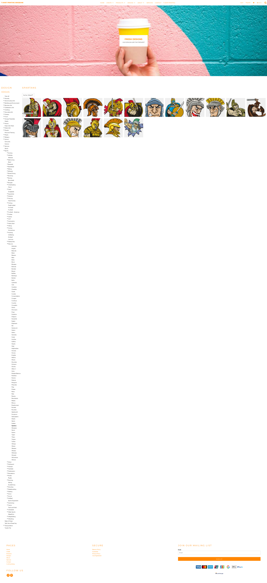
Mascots (10, 244)
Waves (13, 446)
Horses (14, 353)
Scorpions (14, 414)
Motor (9, 462)
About (8, 558)
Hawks (13, 344)
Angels (14, 248)
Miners (13, 360)
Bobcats (14, 266)
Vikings (14, 444)
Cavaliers (14, 287)
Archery (10, 153)
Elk (12, 326)
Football (10, 210)
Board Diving (11, 173)
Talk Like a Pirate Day (11, 523)
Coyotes (14, 303)
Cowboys (14, 301)
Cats (13, 285)
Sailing (10, 482)
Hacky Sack (11, 223)
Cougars (14, 298)
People (7, 130)
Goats (13, 337)
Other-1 (14, 369)
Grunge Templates (10, 119)
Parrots (14, 378)
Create (8, 551)
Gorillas (14, 339)
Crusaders (14, 305)
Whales (14, 451)
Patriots (14, 380)
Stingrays (14, 428)
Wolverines (15, 457)
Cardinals (14, 282)
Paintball (10, 469)
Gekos (13, 332)
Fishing (10, 203)
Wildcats (14, 453)
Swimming (11, 503)
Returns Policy (96, 549)
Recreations (11, 473)
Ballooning (11, 160)
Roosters (14, 410)
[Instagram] (11, 575)
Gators (13, 330)
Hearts (6, 121)
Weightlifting (12, 516)
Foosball (10, 207)
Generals (14, 335)
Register (248, 2)
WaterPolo (11, 514)
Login (241, 2)
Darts (9, 189)
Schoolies (7, 141)
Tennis (10, 505)
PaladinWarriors (16, 373)
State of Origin (9, 521)
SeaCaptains (15, 416)
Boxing (10, 178)
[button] (110, 2)
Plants (6, 135)
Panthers (14, 376)
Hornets (14, 351)
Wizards (14, 455)
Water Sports (11, 512)
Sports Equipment (13, 500)
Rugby (10, 478)
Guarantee (95, 551)
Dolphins (14, 314)
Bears (13, 253)
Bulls (13, 280)
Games (10, 217)
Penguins (14, 382)
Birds (13, 260)
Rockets (14, 407)
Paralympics (11, 471)
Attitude (10, 157)
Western (14, 448)
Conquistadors (16, 296)
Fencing (10, 198)
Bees (13, 257)
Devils (13, 307)
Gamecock (14, 328)
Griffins (14, 341)
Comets (14, 294)
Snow (9, 494)
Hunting (10, 232)
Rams (13, 391)
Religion (7, 137)
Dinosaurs (14, 310)
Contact (8, 562)
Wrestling (11, 519)
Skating (10, 491)
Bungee (10, 182)
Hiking (10, 226)
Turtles (13, 441)
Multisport (11, 464)
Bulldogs (14, 276)
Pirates (13, 389)
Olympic (10, 466)
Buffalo (14, 273)
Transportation (9, 526)
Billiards (10, 171)
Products (9, 554)
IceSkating (11, 235)
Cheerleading (12, 185)
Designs (8, 556)
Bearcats (14, 251)
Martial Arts (11, 241)
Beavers (14, 255)
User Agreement (96, 556)
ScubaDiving (11, 485)
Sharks (13, 419)
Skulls (6, 148)
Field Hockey (11, 201)
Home (8, 549)
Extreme (10, 196)
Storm (13, 430)
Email (179, 550)
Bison (13, 262)
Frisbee (10, 214)
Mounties (14, 362)
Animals (7, 98)
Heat (13, 346)
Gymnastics (11, 221)
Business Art (8, 105)
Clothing (7, 110)
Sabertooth (15, 412)
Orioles (14, 366)
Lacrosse (10, 239)
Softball (10, 498)
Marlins (14, 357)
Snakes (14, 423)
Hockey (10, 228)
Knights (14, 355)
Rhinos (14, 403)
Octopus (14, 364)
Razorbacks (15, 398)
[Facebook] (8, 575)
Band (9, 162)
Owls (13, 371)
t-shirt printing (10, 564)
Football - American (13, 212)
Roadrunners (15, 405)
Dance (10, 187)
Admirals (14, 246)
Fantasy (7, 114)
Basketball (11, 167)
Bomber (14, 269)
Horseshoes (11, 230)
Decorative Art (9, 112)
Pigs (13, 387)
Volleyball (11, 510)
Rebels (13, 401)
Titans (13, 437)
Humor (7, 123)
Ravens (14, 396)
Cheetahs (14, 289)
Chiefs (13, 291)
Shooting (10, 487)
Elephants (14, 323)
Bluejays (14, 264)
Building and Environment (12, 103)
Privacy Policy (96, 554)
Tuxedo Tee (8, 528)
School (7, 139)
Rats (13, 394)
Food (6, 116)
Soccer (10, 496)
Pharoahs (14, 385)
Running (10, 480)
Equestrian (11, 194)
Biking (10, 169)
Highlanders (15, 348)
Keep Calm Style (9, 126)
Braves (13, 271)
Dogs (13, 312)
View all (7, 96)
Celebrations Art (9, 107)
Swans (13, 432)
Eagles (13, 321)
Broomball (11, 180)
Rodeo (10, 475)
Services (7, 146)
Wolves (14, 460)
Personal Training (9, 132)
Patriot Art (8, 128)
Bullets (14, 278)
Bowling (10, 176)
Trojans (14, 439)
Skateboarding (12, 489)
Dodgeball (11, 192)
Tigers (13, 435)
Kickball (10, 237)
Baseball (10, 164)
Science (7, 144)
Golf (9, 219)
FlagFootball (11, 205)
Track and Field (12, 507)
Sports (6, 151)
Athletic (10, 155)
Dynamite (14, 319)
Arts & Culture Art (10, 101)
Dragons (14, 317)
